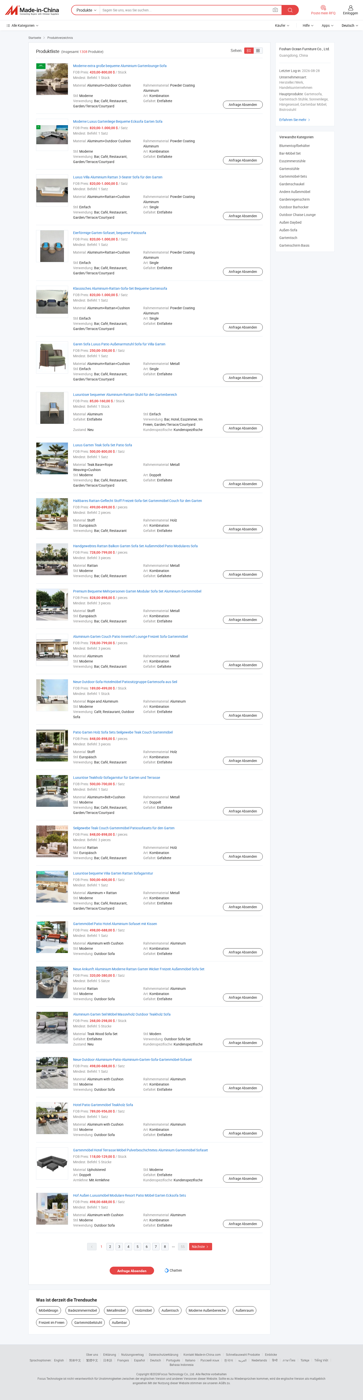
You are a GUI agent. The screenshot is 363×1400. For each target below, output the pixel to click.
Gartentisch (288, 237)
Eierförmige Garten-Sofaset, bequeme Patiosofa (109, 232)
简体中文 (75, 1360)
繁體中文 (92, 1360)
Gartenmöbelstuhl (88, 1322)
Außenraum (245, 1310)
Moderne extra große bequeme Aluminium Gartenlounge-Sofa (120, 65)
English (59, 1360)
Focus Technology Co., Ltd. (177, 1374)
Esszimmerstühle (292, 161)
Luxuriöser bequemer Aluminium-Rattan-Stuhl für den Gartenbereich (125, 394)
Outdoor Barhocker (294, 207)
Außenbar (119, 1322)
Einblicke (271, 1354)
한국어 (228, 1360)
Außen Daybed (290, 222)
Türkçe (305, 1360)
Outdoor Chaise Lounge (297, 214)
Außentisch (170, 1310)
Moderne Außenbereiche (207, 1310)
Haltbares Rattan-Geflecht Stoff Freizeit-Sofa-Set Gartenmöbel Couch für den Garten (137, 500)
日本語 (107, 1360)
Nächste (200, 1246)
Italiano (190, 1360)
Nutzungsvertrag (132, 1354)
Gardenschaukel (291, 184)
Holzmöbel (143, 1310)
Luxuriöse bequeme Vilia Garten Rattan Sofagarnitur (113, 873)
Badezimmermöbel (82, 1310)
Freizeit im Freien (51, 1322)
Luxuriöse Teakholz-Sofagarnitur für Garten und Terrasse (116, 777)
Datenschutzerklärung (163, 1354)
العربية (242, 1360)
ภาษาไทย (289, 1360)
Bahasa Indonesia (182, 1365)
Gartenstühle (289, 168)
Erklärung (109, 1354)
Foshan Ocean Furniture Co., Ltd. (304, 49)
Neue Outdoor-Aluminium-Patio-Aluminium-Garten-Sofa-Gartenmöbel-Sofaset (132, 1059)
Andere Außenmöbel (294, 191)
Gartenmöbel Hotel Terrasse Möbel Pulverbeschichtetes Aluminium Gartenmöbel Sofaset (140, 1150)
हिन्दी (275, 1360)
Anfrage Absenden (243, 104)
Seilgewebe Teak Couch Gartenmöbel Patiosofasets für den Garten (124, 828)
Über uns (92, 1354)
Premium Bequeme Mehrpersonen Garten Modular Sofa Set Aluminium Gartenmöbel (137, 591)
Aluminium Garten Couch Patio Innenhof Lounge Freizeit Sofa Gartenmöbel (130, 636)
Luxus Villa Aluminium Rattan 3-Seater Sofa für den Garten (117, 177)
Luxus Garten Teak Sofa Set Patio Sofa (102, 445)
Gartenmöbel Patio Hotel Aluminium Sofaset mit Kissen (115, 923)
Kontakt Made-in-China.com (202, 1354)
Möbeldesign (48, 1310)
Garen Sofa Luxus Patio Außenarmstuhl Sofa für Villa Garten (119, 344)
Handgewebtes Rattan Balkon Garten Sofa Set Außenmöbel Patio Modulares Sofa (135, 546)
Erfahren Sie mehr (295, 119)
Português (173, 1360)
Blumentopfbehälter (294, 145)
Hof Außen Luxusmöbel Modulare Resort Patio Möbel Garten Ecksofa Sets (129, 1195)
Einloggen (350, 13)
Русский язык (210, 1360)
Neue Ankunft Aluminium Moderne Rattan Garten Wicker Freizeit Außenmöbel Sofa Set (138, 969)
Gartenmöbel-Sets (293, 176)
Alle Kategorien (23, 25)
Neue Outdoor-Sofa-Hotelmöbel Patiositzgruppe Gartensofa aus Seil (125, 681)
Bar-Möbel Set (290, 153)
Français (123, 1360)
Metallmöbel (116, 1310)
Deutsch (155, 1360)
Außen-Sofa (288, 230)
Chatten (176, 1270)
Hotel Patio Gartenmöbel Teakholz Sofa (103, 1104)
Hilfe (306, 25)
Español (139, 1360)
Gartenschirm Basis (294, 245)
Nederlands (259, 1360)
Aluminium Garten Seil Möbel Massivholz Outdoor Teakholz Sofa (122, 1014)
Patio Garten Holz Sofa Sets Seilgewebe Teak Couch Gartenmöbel (123, 732)
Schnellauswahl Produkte (243, 1354)
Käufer (280, 25)
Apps (326, 25)
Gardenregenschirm (294, 199)
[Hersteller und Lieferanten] (32, 10)
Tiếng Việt (321, 1360)
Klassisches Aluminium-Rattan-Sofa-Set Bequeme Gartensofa (120, 288)
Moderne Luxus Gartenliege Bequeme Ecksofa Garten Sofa (117, 121)
